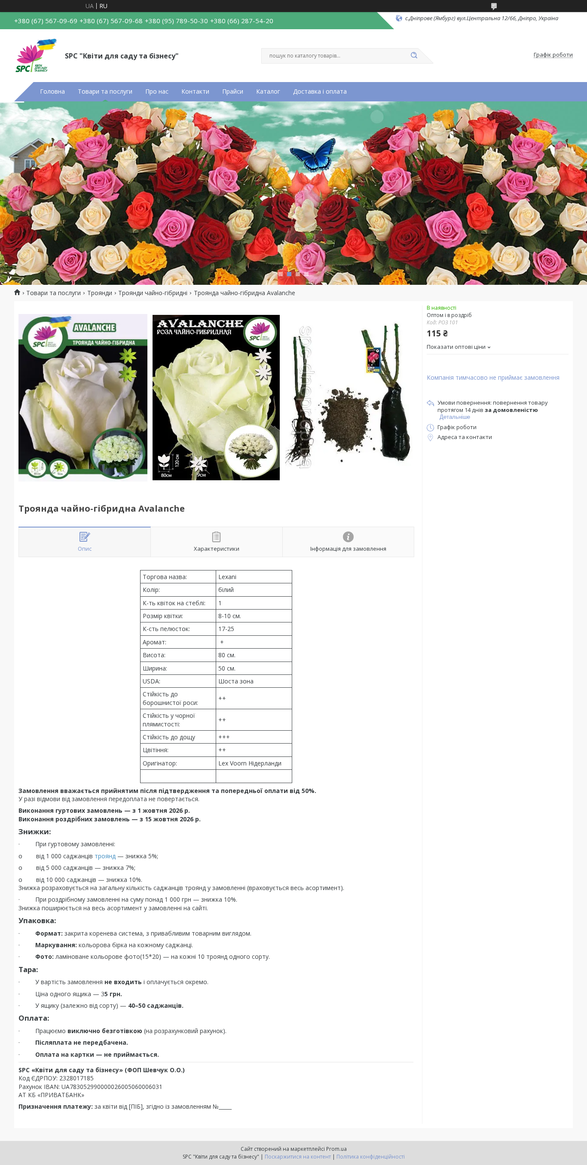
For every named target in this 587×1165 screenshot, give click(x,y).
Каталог (268, 91)
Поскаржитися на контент (298, 1156)
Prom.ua (336, 1149)
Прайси (232, 91)
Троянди (99, 293)
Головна (52, 91)
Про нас (156, 91)
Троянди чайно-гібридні (152, 293)
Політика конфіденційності (370, 1156)
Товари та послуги (105, 91)
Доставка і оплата (320, 91)
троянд (105, 856)
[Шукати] (413, 56)
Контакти (195, 91)
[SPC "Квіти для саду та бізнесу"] (35, 55)
